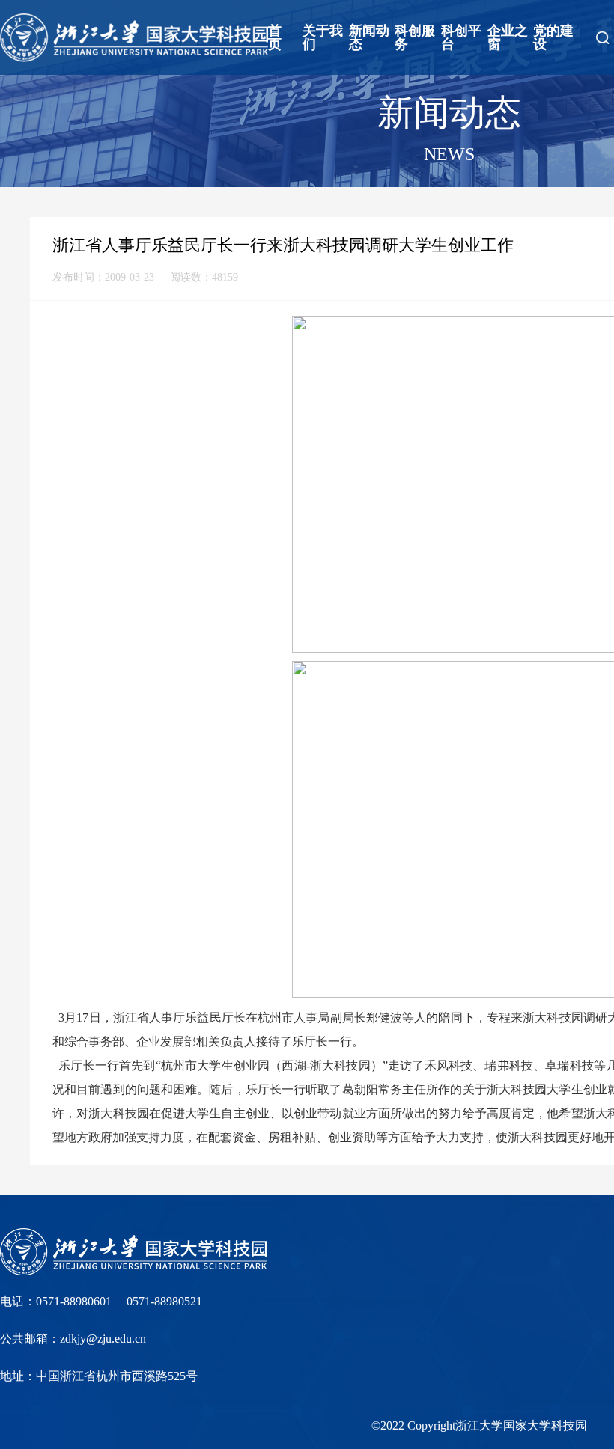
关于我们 (323, 37)
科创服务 (415, 37)
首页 (275, 37)
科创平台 (461, 37)
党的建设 (553, 37)
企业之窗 (507, 37)
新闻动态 (369, 37)
